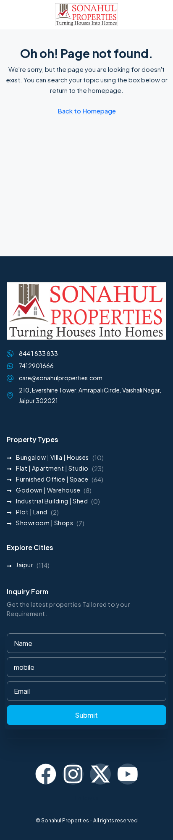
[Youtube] (127, 774)
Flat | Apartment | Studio (52, 468)
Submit (86, 715)
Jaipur (24, 565)
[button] (14, 15)
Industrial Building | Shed (52, 501)
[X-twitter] (100, 774)
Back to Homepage (87, 111)
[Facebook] (45, 774)
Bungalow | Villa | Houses (52, 457)
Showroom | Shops (44, 523)
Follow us (87, 798)
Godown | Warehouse (48, 490)
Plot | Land (31, 512)
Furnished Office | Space (52, 479)
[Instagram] (73, 774)
